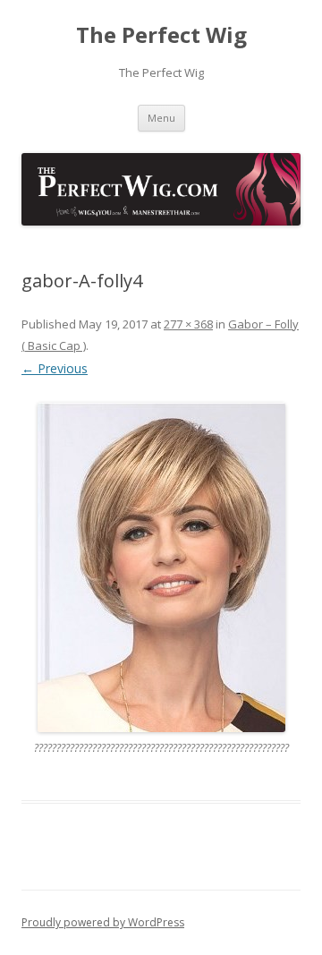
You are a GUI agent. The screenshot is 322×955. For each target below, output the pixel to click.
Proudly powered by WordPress (102, 922)
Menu (161, 117)
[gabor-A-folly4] (161, 567)
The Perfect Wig (161, 35)
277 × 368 (188, 324)
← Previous (54, 368)
